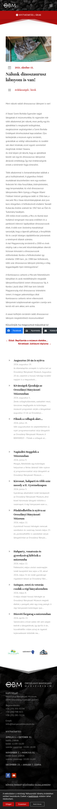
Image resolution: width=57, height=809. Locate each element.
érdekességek (22, 89)
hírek (33, 89)
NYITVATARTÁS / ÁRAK (30, 14)
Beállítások (37, 804)
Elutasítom (22, 804)
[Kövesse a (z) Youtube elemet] (14, 775)
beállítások (33, 796)
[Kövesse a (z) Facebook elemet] (8, 775)
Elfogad (8, 804)
